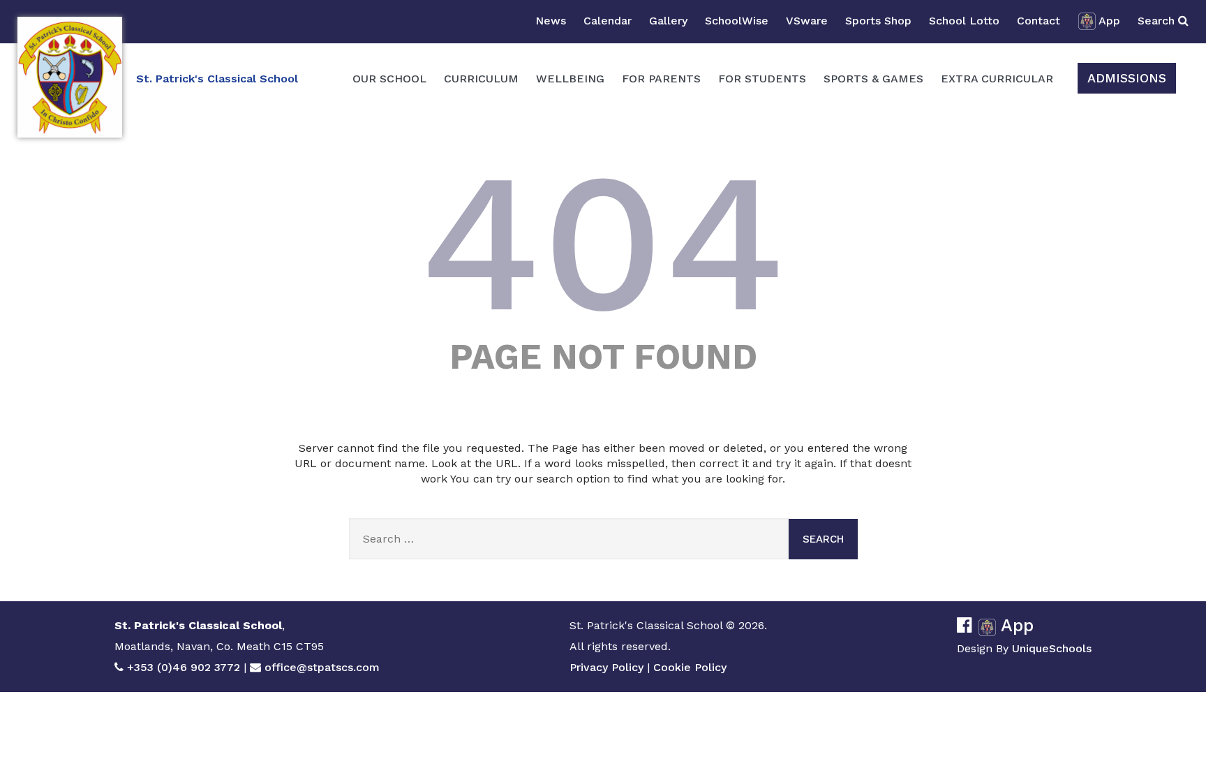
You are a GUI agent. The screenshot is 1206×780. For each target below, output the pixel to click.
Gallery (668, 20)
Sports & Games (873, 78)
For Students (762, 78)
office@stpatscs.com (322, 667)
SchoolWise (736, 20)
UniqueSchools (1052, 648)
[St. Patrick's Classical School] (69, 77)
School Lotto (964, 20)
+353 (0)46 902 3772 (183, 667)
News (550, 20)
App (1109, 20)
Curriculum (481, 78)
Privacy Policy (606, 667)
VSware (807, 20)
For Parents (661, 78)
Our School (389, 78)
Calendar (607, 20)
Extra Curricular (997, 78)
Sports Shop (878, 20)
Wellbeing (570, 78)
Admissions (1126, 78)
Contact (1038, 20)
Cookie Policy (690, 667)
